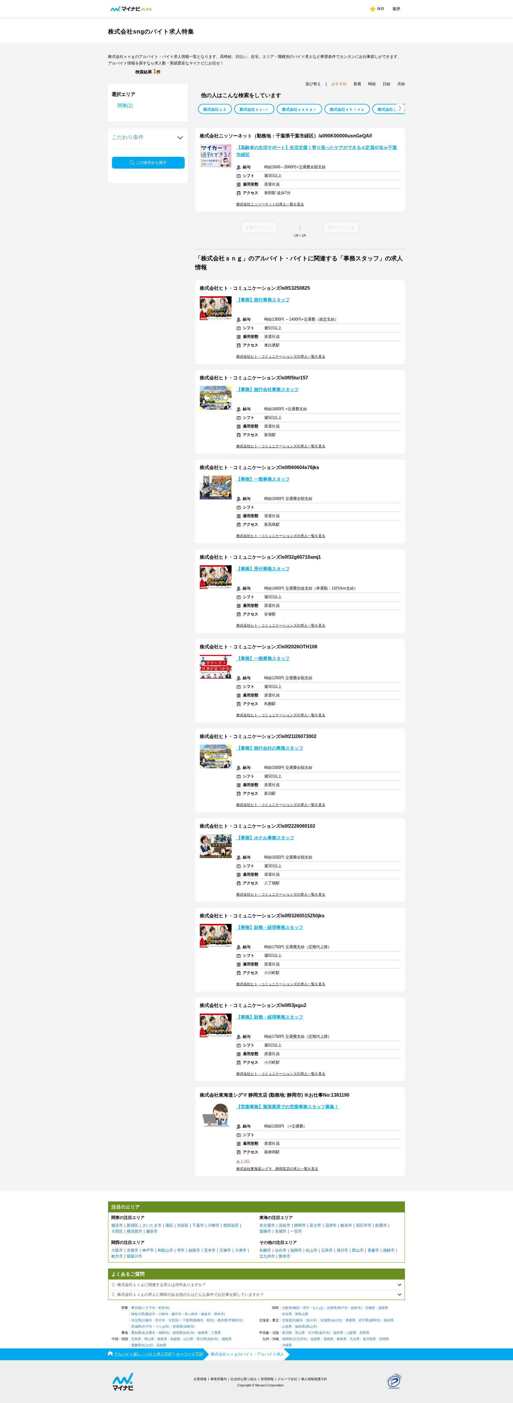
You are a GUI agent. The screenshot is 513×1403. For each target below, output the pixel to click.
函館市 (389, 1250)
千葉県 (187, 1320)
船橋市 (198, 1320)
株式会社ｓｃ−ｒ (254, 109)
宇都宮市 (235, 1320)
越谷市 (152, 1231)
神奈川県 (137, 1314)
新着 (357, 84)
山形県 (287, 1326)
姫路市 (194, 1250)
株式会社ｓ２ (215, 109)
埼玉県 (136, 1320)
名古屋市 (267, 1225)
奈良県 (287, 1314)
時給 (372, 84)
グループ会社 (287, 1379)
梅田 (296, 1307)
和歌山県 (301, 1314)
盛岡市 (374, 1320)
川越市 (147, 1320)
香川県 (201, 1339)
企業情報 (200, 1379)
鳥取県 (162, 1339)
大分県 (355, 1339)
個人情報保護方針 (314, 1379)
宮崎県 (384, 1339)
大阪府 (287, 1307)
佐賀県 (315, 1339)
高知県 (161, 1345)
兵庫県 (332, 1307)
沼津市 (331, 1225)
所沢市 (160, 1320)
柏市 (210, 1320)
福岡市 (296, 1250)
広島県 (136, 1339)
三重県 (216, 1332)
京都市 (132, 1250)
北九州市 (267, 1256)
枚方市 (117, 1256)
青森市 (373, 1250)
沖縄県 (287, 1345)
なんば (317, 1307)
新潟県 (287, 1332)
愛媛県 (136, 1345)
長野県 (364, 1332)
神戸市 (148, 1250)
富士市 (315, 1225)
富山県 (300, 1332)
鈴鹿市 (381, 1225)
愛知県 (136, 1332)
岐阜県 (203, 1332)
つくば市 (161, 1326)
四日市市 (363, 1225)
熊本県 (341, 1339)
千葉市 (198, 1225)
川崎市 (213, 1225)
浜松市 (284, 1225)
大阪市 (117, 1250)
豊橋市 (265, 1231)
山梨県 (351, 1332)
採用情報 (267, 1379)
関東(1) (125, 105)
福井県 (338, 1332)
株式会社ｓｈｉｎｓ (347, 109)
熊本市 (284, 1256)
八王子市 (148, 1307)
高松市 (212, 1339)
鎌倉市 (206, 1314)
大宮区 (173, 1320)
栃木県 (222, 1320)
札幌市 (265, 1250)
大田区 (117, 1231)
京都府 (370, 1307)
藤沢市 (176, 1314)
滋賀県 (383, 1307)
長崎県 (328, 1339)
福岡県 (287, 1339)
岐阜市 (346, 1225)
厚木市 (219, 1314)
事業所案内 (218, 1379)
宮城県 (325, 1320)
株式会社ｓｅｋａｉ (299, 109)
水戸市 (147, 1326)
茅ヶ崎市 (191, 1314)
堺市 (181, 1250)
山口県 (188, 1339)
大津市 (240, 1250)
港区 (169, 1225)
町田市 (163, 1307)
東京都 (136, 1307)
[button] (400, 108)
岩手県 (363, 1320)
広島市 (327, 1250)
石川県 (313, 1332)
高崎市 (189, 1326)
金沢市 (324, 1332)
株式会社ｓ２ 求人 (394, 109)
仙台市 (280, 1250)
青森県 (350, 1320)
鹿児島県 (369, 1339)
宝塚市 (225, 1250)
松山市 (311, 1250)
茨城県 (136, 1326)
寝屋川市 (134, 1256)
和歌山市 (165, 1250)
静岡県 (178, 1332)
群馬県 (178, 1326)
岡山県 (149, 1339)
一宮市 (296, 1231)
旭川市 (342, 1250)
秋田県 (389, 1320)
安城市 (280, 1231)
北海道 (287, 1320)
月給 (401, 84)
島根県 (175, 1339)
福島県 (300, 1326)
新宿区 (132, 1225)
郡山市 (358, 1250)
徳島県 (227, 1339)
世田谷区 (231, 1225)
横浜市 (117, 1225)
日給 (386, 84)
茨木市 (210, 1250)
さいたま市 (152, 1225)
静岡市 (300, 1225)
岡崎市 (163, 1332)
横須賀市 (134, 1231)
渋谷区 (183, 1225)
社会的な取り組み (244, 1379)
